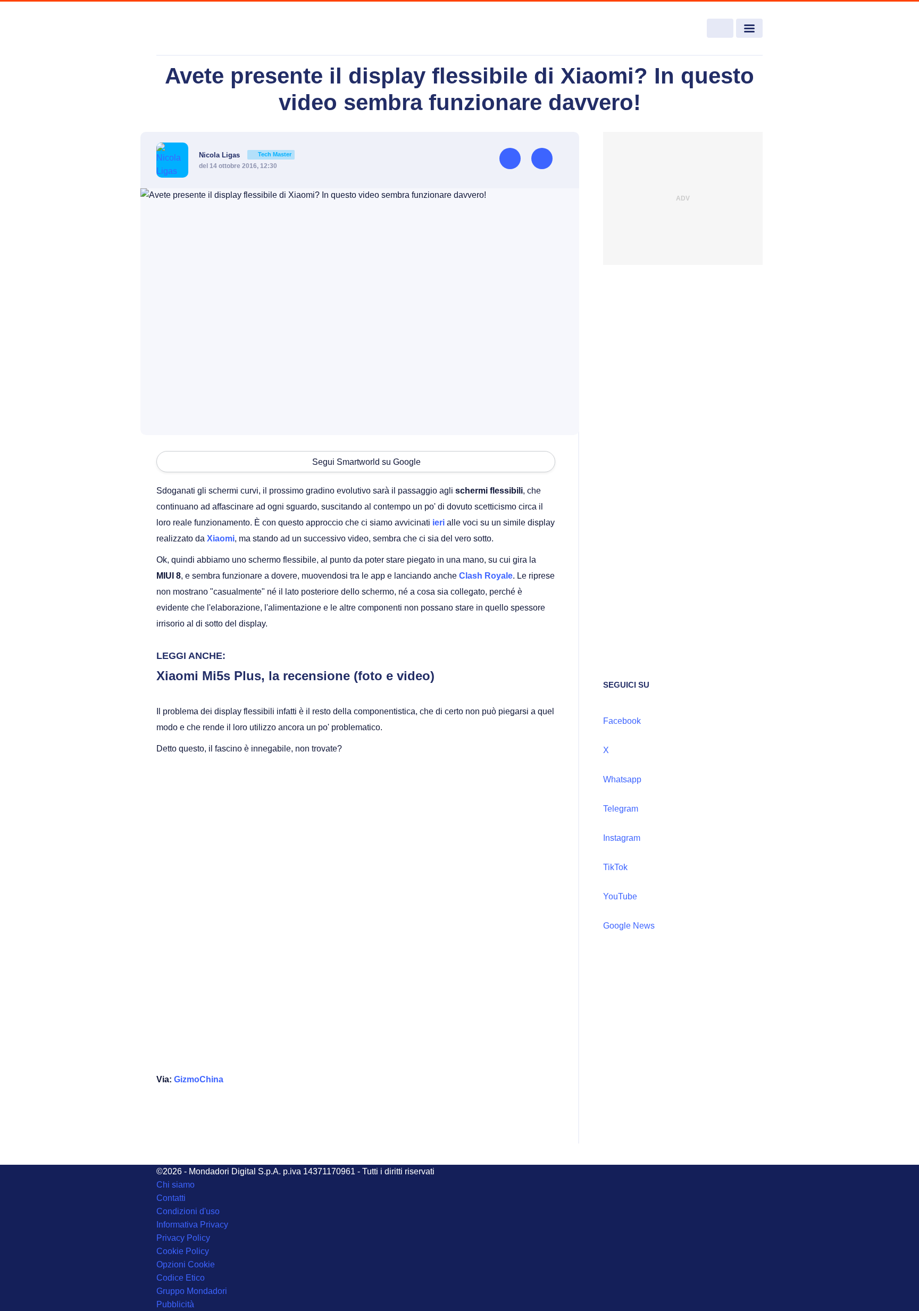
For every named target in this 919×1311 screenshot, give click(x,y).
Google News (629, 925)
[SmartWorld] (218, 28)
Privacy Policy (183, 1237)
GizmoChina (198, 1079)
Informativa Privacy (192, 1224)
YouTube (620, 896)
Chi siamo (175, 1184)
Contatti (171, 1198)
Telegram (620, 808)
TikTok (615, 867)
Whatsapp (622, 779)
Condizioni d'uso (188, 1211)
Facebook (622, 720)
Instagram (621, 837)
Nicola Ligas (245, 155)
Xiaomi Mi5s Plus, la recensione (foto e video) (295, 676)
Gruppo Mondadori (191, 1291)
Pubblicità (175, 1304)
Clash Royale (486, 575)
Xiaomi (221, 538)
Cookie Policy (182, 1251)
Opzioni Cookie (185, 1264)
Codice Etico (180, 1277)
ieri (438, 522)
